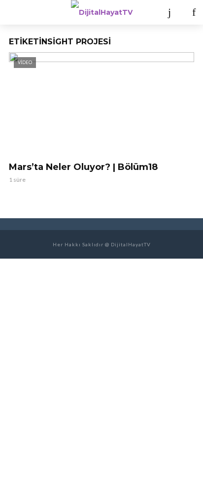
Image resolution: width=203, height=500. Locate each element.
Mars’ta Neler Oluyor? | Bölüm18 (83, 167)
